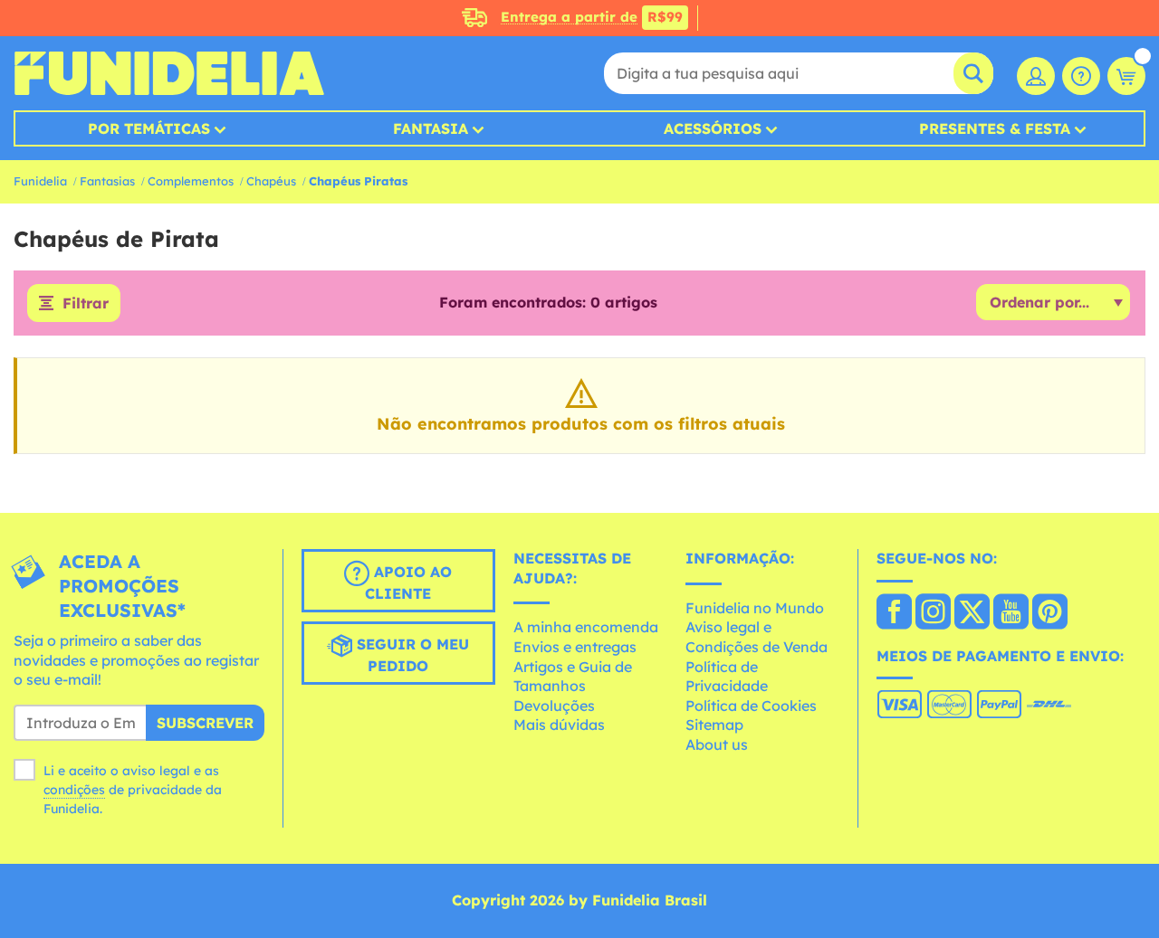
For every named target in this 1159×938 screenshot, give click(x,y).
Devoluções (554, 705)
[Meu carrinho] (1126, 76)
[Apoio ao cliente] (1081, 76)
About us (716, 744)
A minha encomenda (585, 627)
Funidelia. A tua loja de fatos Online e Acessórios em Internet (169, 73)
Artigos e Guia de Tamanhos (572, 677)
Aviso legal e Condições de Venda (756, 637)
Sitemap (714, 724)
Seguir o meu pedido (410, 655)
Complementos (191, 181)
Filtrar (85, 303)
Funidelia (40, 181)
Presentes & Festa (994, 128)
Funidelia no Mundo (754, 608)
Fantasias (107, 181)
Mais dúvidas (559, 724)
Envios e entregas (575, 647)
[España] (894, 613)
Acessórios (712, 128)
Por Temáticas (149, 128)
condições (74, 790)
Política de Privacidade (726, 677)
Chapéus (271, 181)
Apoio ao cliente (408, 582)
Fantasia (430, 128)
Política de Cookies (751, 705)
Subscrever (205, 723)
